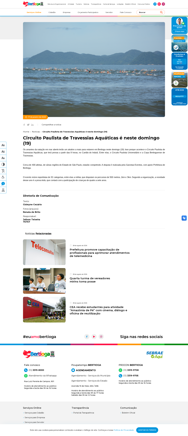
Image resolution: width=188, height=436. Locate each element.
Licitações (120, 4)
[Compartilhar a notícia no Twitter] (28, 124)
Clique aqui (179, 31)
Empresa (66, 12)
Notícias (86, 4)
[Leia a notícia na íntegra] (94, 252)
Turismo (79, 4)
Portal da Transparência (83, 413)
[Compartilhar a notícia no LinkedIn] (32, 124)
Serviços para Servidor (34, 422)
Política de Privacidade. (124, 430)
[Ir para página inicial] (33, 4)
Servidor (109, 12)
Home (26, 131)
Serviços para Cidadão (34, 413)
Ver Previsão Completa (179, 67)
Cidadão (52, 12)
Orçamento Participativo (88, 12)
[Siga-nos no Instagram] (163, 4)
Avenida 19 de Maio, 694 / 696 (87, 390)
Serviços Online (34, 12)
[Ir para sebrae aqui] (148, 355)
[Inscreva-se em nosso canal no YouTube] (159, 4)
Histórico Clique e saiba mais (179, 103)
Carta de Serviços (109, 4)
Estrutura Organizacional (57, 4)
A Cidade (71, 4)
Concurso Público (144, 4)
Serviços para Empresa (35, 417)
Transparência (96, 4)
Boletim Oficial (130, 4)
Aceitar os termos (147, 430)
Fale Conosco (125, 12)
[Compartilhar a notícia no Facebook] (24, 124)
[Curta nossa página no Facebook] (155, 4)
